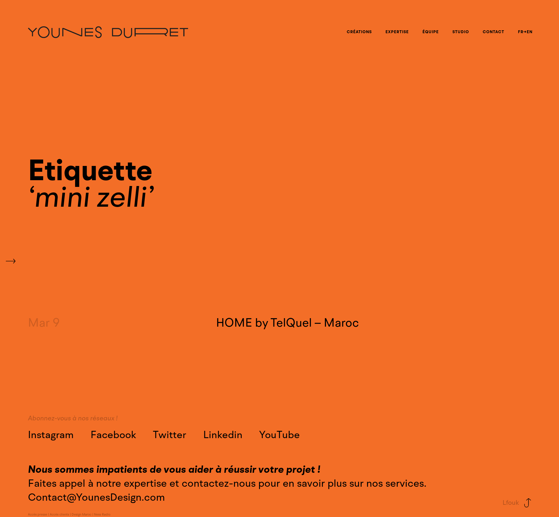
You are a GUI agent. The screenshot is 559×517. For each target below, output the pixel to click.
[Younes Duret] (108, 32)
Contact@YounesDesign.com (96, 497)
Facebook (113, 435)
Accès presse (37, 515)
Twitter (169, 435)
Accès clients (59, 515)
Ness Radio (102, 515)
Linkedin (223, 435)
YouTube (279, 435)
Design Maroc (81, 515)
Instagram (51, 435)
